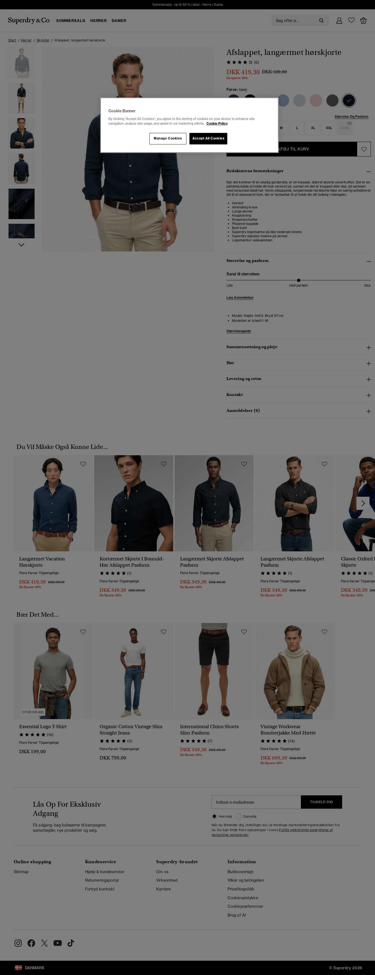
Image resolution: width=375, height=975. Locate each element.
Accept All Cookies (208, 138)
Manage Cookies (168, 138)
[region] (189, 125)
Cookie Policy (217, 123)
